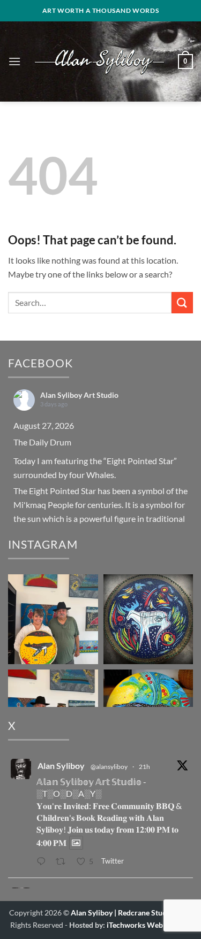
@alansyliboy (109, 767)
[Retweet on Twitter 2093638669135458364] (63, 862)
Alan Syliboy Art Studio (79, 394)
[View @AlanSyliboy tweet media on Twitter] (76, 843)
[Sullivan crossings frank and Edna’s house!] (53, 619)
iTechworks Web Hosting (149, 924)
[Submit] (182, 302)
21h (144, 767)
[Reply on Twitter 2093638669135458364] (43, 862)
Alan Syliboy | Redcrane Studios (123, 912)
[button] (14, 61)
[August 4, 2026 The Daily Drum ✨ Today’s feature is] (148, 619)
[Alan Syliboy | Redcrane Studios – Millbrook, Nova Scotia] (99, 61)
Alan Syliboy (61, 765)
